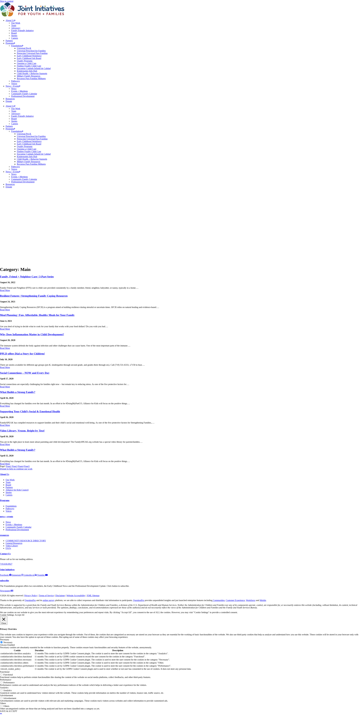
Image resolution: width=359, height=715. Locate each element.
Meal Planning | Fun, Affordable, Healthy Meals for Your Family (37, 315)
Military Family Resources (28, 76)
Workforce (250, 600)
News (13, 88)
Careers (14, 38)
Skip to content (6, 1)
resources (4, 535)
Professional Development (22, 96)
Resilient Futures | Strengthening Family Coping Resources (34, 295)
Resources (10, 99)
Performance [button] (5, 680)
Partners (9, 40)
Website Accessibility (75, 595)
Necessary (7, 642)
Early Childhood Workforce (29, 56)
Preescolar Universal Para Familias (32, 53)
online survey (49, 600)
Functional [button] (4, 672)
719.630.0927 (6, 564)
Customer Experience (235, 600)
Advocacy (15, 28)
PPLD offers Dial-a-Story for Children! (22, 353)
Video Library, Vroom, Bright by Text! (22, 430)
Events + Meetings (19, 91)
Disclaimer (60, 595)
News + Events (12, 86)
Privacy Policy (30, 595)
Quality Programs (24, 61)
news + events (6, 516)
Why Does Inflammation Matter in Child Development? (32, 334)
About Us (10, 20)
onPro (141, 600)
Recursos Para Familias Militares (31, 78)
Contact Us (5, 554)
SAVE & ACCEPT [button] (8, 711)
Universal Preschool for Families (31, 51)
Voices (14, 83)
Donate (9, 101)
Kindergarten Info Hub (27, 71)
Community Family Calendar (24, 93)
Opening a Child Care (26, 63)
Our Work (15, 23)
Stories (14, 35)
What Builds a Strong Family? (17, 392)
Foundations (16, 45)
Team (13, 25)
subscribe (4, 580)
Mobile (263, 600)
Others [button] (3, 703)
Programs (10, 43)
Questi (136, 600)
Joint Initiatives (7, 569)
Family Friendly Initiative (22, 30)
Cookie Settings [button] (7, 615)
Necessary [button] (4, 639)
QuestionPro (30, 600)
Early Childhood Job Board (29, 58)
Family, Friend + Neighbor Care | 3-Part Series (27, 276)
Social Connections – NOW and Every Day (25, 372)
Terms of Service (46, 595)
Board (14, 33)
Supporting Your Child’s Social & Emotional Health (30, 411)
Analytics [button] (4, 687)
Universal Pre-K (24, 48)
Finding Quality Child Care (29, 66)
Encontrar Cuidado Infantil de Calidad (34, 68)
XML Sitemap (93, 595)
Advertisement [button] (6, 695)
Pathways (15, 81)
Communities (218, 600)
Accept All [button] (19, 615)
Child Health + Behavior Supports (32, 73)
